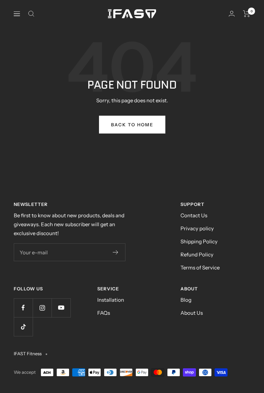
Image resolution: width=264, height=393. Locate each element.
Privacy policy (197, 228)
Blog (185, 300)
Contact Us (193, 215)
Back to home (132, 124)
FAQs (103, 313)
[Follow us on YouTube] (61, 307)
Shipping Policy (199, 241)
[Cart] (246, 13)
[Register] (116, 252)
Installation (110, 300)
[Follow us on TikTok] (23, 326)
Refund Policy (196, 254)
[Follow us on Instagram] (42, 307)
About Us (191, 313)
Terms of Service (200, 267)
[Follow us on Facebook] (23, 307)
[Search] (31, 14)
